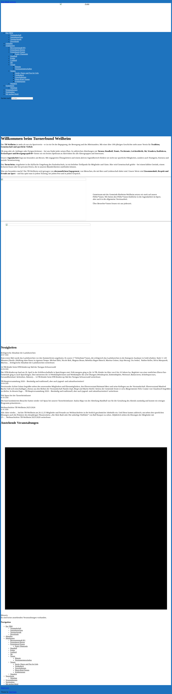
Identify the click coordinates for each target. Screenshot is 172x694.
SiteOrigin (12, 692)
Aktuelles (9, 44)
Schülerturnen (20, 81)
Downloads (14, 41)
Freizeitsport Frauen (17, 52)
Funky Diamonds (21, 54)
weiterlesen (32, 363)
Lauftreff (13, 60)
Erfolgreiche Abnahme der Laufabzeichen (18, 353)
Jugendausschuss (16, 37)
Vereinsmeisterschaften (23, 69)
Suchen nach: (6, 98)
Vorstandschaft (15, 35)
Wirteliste (13, 88)
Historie (18, 67)
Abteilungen (10, 46)
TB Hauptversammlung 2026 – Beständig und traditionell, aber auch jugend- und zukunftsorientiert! (42, 381)
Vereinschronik (15, 39)
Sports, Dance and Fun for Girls (27, 73)
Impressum (5, 688)
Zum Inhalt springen (8, 2)
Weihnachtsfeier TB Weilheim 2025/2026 (18, 407)
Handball (13, 56)
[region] (86, 117)
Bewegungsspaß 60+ (18, 48)
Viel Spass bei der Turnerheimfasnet (16, 395)
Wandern (13, 84)
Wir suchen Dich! (12, 94)
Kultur (12, 58)
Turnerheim (10, 86)
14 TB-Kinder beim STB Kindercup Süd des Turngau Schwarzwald (28, 367)
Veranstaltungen (11, 90)
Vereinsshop (10, 92)
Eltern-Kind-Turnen (22, 79)
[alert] (86, 523)
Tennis (12, 65)
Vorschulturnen (20, 77)
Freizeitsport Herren (17, 50)
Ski (11, 62)
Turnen (13, 71)
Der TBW (9, 33)
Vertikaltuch (19, 75)
